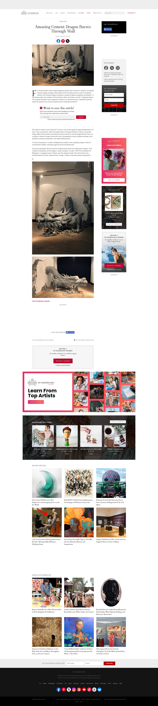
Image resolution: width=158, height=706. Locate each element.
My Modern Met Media (113, 80)
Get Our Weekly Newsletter (84, 340)
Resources (76, 683)
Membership (131, 13)
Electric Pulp (123, 699)
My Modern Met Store (42, 422)
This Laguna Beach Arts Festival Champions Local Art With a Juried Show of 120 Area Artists (110, 651)
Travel (109, 683)
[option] (81, 400)
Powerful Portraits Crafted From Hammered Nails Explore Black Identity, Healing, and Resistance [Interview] (111, 611)
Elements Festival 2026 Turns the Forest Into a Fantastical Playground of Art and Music (110, 502)
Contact (83, 699)
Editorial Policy (64, 699)
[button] (97, 13)
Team (70, 699)
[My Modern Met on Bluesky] (99, 689)
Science (96, 683)
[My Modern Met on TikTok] (89, 689)
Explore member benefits (63, 365)
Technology (103, 683)
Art (56, 13)
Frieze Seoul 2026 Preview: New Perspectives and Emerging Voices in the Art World (46, 502)
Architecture (60, 683)
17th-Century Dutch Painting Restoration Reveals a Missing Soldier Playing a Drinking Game (46, 541)
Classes (83, 683)
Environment (89, 683)
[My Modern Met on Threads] (94, 689)
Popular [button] (49, 13)
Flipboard (106, 76)
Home (61, 21)
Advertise (88, 699)
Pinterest (114, 74)
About (58, 699)
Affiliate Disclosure (96, 699)
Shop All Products (114, 224)
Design (62, 13)
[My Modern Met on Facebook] (59, 689)
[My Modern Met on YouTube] (84, 689)
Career (70, 683)
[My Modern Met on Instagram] (74, 689)
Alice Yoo (59, 36)
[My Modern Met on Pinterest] (64, 689)
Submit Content (76, 699)
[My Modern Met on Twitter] (69, 689)
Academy (81, 13)
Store (89, 13)
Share (71, 332)
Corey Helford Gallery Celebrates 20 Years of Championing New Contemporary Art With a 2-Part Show (78, 651)
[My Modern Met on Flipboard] (79, 689)
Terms (81, 701)
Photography (71, 13)
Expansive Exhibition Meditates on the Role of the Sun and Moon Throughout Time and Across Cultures (45, 651)
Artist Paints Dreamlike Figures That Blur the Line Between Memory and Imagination (78, 541)
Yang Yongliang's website (41, 301)
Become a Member (63, 361)
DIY (65, 683)
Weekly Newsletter (116, 73)
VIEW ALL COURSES (114, 180)
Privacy (77, 701)
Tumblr (119, 74)
